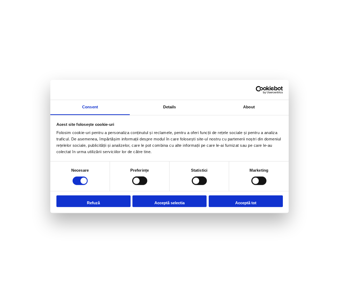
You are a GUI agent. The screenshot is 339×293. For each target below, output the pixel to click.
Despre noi (14, 50)
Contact (14, 83)
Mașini (14, 31)
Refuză (93, 203)
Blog (14, 68)
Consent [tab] (90, 107)
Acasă (14, 16)
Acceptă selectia (169, 203)
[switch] (139, 181)
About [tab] (249, 107)
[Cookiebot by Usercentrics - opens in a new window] (260, 90)
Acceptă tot (245, 203)
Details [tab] (169, 107)
